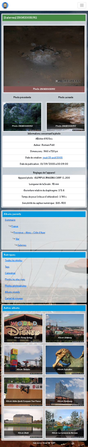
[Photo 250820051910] (22, 116)
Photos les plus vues (15, 279)
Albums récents (12, 292)
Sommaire (10, 220)
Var (17, 239)
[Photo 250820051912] (66, 116)
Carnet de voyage (14, 298)
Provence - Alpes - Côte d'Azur (29, 232)
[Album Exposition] (65, 359)
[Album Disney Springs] (23, 328)
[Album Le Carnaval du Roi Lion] (65, 423)
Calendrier (10, 273)
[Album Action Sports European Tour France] (23, 391)
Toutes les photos (13, 260)
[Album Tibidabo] (23, 359)
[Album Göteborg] (65, 328)
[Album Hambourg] (65, 391)
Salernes (22, 245)
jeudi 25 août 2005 (53, 157)
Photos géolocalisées (15, 285)
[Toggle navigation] (82, 5)
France (14, 226)
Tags (7, 267)
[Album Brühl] (23, 423)
